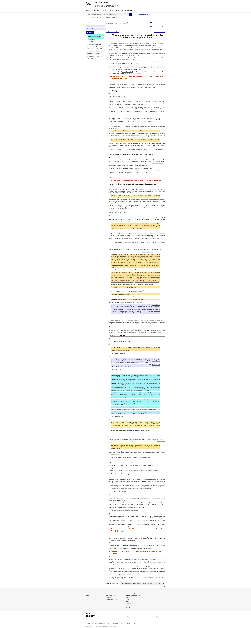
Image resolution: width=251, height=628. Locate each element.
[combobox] (108, 14)
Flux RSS (107, 593)
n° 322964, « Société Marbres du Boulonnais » (146, 282)
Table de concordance (110, 595)
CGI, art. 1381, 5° (121, 55)
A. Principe (91, 41)
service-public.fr (138, 617)
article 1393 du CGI (157, 163)
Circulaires (128, 597)
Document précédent (113, 32)
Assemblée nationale (130, 593)
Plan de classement (96, 10)
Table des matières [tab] (91, 23)
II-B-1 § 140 (118, 197)
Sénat (127, 607)
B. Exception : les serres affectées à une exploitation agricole (97, 43)
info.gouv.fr (129, 617)
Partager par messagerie (162, 26)
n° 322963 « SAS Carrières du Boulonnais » (121, 282)
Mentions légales (102, 623)
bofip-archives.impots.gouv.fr (111, 599)
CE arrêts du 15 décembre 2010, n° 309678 (146, 280)
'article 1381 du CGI (153, 145)
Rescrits (118, 10)
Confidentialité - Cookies (118, 623)
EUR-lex (127, 601)
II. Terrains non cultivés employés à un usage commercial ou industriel (96, 47)
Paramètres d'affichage (130, 623)
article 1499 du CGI (147, 252)
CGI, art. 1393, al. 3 (133, 55)
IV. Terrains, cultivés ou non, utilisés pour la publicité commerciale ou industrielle (96, 56)
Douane (127, 599)
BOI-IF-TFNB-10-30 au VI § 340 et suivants (127, 193)
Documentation (109, 597)
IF (100, 17)
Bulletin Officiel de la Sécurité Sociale (133, 595)
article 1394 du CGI (126, 72)
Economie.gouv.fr (129, 603)
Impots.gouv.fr (129, 605)
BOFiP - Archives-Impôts (127, 10)
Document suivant (158, 32)
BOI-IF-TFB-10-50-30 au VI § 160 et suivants (140, 548)
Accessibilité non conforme (91, 623)
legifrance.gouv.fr (149, 617)
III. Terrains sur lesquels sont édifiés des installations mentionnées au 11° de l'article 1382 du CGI (96, 51)
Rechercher (130, 14)
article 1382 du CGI (156, 545)
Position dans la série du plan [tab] (93, 26)
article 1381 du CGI (126, 84)
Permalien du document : (112, 583)
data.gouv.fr (159, 617)
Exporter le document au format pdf (151, 22)
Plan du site (109, 623)
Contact (87, 595)
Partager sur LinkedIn (158, 26)
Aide (87, 593)
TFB (103, 17)
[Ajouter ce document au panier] (154, 22)
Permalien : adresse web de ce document (158, 22)
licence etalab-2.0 (113, 626)
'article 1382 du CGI (124, 63)
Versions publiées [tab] (91, 29)
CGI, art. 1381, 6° (135, 63)
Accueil (88, 10)
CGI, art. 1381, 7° (135, 69)
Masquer (91, 32)
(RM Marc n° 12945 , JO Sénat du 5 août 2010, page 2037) (125, 313)
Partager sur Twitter (154, 26)
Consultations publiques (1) (108, 10)
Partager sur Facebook (151, 26)
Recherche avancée (143, 14)
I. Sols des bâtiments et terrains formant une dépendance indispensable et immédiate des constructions (96, 37)
